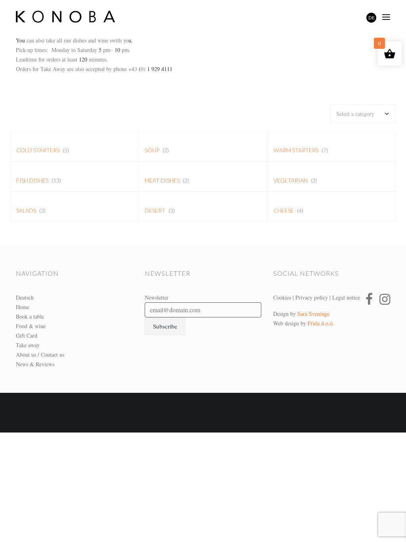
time (32, 59)
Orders (23, 69)
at (64, 59)
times (39, 50)
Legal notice (346, 297)
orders (53, 59)
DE (371, 17)
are (69, 69)
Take (45, 69)
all (58, 40)
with (117, 40)
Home (22, 307)
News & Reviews (35, 364)
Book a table (30, 316)
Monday (61, 50)
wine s (104, 40)
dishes (78, 40)
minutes (97, 59)
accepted (94, 69)
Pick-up (24, 50)
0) (143, 69)
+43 (132, 69)
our (66, 40)
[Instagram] (384, 299)
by (108, 69)
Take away (28, 345)
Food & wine (31, 326)
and (91, 40)
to (73, 50)
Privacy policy (311, 297)
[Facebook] (369, 299)
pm (106, 50)
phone (119, 69)
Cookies (282, 297)
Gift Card (26, 335)
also (39, 40)
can (30, 40)
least (72, 59)
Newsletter (157, 297)
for (41, 59)
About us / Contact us (40, 354)
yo (125, 40)
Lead (21, 59)
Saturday (87, 50)
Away (59, 69)
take (49, 40)
